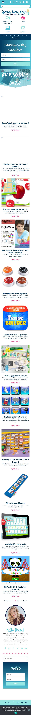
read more (15, 130)
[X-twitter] (20, 2)
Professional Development (8, 22)
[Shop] (23, 18)
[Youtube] (23, 2)
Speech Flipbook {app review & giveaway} (15, 123)
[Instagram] (14, 2)
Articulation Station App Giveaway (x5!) (15, 209)
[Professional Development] (8, 18)
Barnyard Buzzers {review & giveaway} (15, 294)
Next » (25, 601)
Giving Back (17, 36)
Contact (23, 32)
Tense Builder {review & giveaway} (15, 335)
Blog (7, 32)
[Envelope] (27, 2)
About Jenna (26, 36)
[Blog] (8, 28)
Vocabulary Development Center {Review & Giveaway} (15, 461)
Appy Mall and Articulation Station (15, 544)
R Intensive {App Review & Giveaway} (15, 376)
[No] (29, 710)
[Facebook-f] (10, 2)
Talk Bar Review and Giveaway (15, 503)
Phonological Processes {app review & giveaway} (16, 165)
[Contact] (23, 28)
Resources (15, 38)
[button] (3, 2)
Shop (23, 22)
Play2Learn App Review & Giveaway (15, 417)
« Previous (7, 601)
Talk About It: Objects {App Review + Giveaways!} (15, 588)
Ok (16, 712)
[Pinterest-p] (17, 2)
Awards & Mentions (7, 36)
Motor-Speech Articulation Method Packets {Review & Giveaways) (15, 251)
